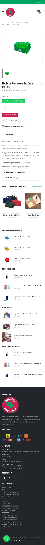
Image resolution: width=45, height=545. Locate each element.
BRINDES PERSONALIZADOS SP (12, 506)
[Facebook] (35, 2)
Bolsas (4, 213)
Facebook (4, 120)
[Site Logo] (10, 12)
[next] (41, 83)
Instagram (10, 478)
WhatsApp (20, 120)
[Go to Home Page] (2, 22)
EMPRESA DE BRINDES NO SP (11, 524)
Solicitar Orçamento (9, 115)
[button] (3, 12)
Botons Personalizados (10, 492)
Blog (3, 490)
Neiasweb (17, 540)
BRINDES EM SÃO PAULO (10, 515)
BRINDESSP (6, 527)
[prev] (38, 83)
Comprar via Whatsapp (14, 101)
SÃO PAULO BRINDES (9, 511)
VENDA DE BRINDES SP (9, 520)
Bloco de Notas (29, 213)
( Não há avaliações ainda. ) (19, 90)
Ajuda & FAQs (6, 488)
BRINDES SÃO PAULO (9, 504)
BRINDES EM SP (7, 513)
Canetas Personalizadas (10, 497)
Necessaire (18, 213)
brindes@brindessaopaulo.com (12, 461)
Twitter (8, 120)
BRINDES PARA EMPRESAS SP (11, 522)
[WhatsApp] (41, 2)
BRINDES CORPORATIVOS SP (11, 508)
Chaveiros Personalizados (11, 495)
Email (16, 120)
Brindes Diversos (10, 213)
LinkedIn (12, 120)
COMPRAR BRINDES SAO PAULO (12, 517)
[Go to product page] (11, 201)
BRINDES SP (6, 501)
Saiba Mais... (6, 430)
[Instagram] (38, 2)
